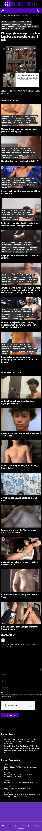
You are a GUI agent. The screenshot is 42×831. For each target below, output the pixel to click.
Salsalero (6, 125)
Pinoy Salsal (31, 123)
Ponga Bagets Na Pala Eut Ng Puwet (17, 789)
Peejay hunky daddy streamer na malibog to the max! (20, 192)
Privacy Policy (26, 826)
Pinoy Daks (16, 121)
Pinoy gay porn (20, 91)
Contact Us (36, 826)
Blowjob (33, 116)
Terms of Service (14, 826)
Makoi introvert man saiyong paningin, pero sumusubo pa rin (19, 130)
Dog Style (6, 150)
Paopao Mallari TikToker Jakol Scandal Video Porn (20, 768)
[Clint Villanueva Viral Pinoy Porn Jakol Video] (21, 580)
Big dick (5, 148)
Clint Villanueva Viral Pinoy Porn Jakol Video (19, 595)
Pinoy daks (7, 91)
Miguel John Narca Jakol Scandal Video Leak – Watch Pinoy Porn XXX (21, 776)
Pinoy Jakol (19, 123)
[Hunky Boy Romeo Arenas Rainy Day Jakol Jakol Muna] (21, 419)
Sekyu (15, 125)
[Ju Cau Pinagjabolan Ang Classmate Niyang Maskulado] (21, 387)
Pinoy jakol (34, 91)
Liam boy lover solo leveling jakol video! (19, 161)
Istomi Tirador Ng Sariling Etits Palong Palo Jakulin (19, 466)
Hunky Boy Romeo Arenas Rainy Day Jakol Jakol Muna (21, 434)
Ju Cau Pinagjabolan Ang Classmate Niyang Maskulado (18, 402)
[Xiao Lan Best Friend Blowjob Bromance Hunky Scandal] (21, 613)
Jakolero (6, 121)
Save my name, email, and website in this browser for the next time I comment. (21, 695)
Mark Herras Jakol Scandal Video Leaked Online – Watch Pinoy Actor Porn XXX (22, 795)
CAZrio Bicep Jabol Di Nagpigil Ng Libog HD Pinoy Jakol (19, 563)
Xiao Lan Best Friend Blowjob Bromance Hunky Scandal (19, 627)
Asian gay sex (7, 116)
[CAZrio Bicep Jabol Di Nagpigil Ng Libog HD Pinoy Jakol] (21, 548)
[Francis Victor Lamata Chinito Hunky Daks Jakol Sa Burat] (21, 516)
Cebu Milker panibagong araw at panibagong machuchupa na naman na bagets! (19, 359)
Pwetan (5, 93)
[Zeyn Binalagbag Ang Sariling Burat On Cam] (21, 484)
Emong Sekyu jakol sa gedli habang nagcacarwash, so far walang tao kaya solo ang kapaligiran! (19, 325)
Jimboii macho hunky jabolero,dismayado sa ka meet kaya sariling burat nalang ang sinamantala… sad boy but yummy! (20, 290)
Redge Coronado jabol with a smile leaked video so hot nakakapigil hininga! (20, 224)
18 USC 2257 (21, 828)
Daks (11, 118)
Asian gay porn (21, 116)
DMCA (4, 826)
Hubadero (30, 118)
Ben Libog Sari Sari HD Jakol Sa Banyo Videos (20, 739)
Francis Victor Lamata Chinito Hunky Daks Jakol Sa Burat (18, 531)
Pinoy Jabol (7, 123)
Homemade (20, 118)
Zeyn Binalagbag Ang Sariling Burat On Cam (19, 499)
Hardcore (6, 312)
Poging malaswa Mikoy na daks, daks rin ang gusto (20, 256)
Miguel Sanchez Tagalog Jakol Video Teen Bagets (22, 748)
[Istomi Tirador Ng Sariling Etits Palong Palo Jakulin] (21, 451)
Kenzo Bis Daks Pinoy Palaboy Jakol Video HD (20, 746)
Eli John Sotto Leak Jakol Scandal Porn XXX (20, 783)
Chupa (4, 118)
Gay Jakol (17, 150)
